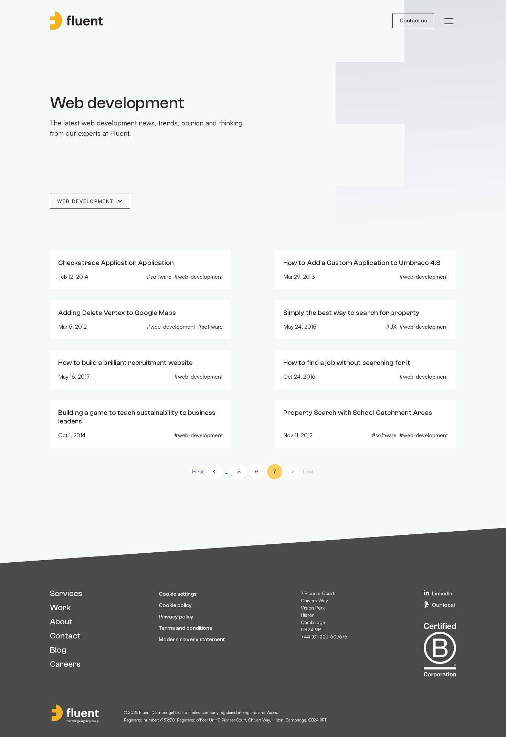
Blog (58, 650)
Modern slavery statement (192, 639)
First (198, 472)
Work (60, 607)
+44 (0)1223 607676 (324, 636)
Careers (65, 664)
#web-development (198, 276)
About (61, 621)
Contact (65, 636)
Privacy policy (176, 617)
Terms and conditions (185, 628)
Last (308, 472)
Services (66, 593)
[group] (449, 20)
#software (159, 276)
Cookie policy (175, 605)
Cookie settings (178, 594)
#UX (391, 326)
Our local (443, 605)
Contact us (413, 21)
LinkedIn (442, 594)
